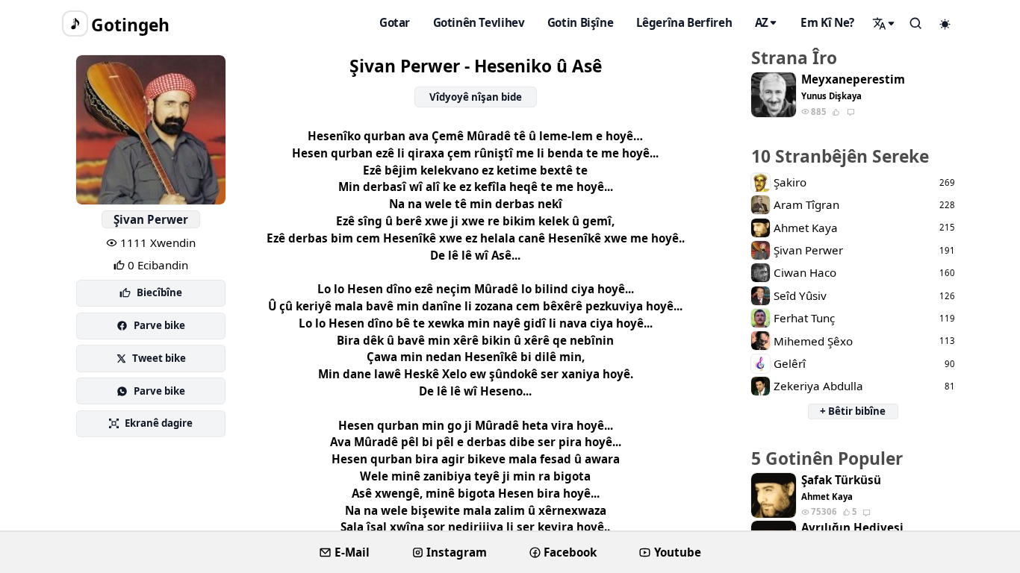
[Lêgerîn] (884, 23)
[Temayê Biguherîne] (945, 24)
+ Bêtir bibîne (853, 411)
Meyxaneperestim (853, 79)
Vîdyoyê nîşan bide (475, 97)
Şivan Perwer (150, 219)
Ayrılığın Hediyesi (852, 528)
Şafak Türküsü (841, 480)
